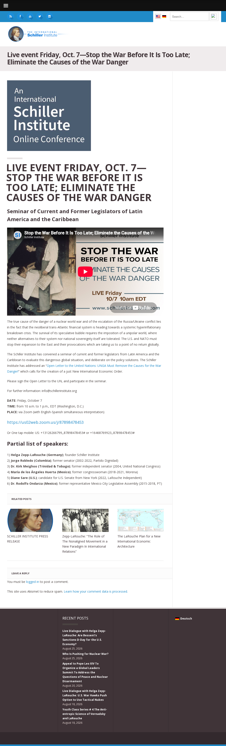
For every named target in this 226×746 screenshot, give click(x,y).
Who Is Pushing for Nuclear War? (85, 654)
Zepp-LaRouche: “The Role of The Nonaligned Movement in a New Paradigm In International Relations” (84, 544)
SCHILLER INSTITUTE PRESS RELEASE (27, 538)
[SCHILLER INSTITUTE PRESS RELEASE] (30, 520)
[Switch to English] (158, 16)
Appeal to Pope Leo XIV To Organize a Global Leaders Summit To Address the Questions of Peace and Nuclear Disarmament (85, 672)
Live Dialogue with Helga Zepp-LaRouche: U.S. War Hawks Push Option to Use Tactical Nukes (84, 695)
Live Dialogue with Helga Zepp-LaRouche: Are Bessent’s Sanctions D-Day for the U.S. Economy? (84, 637)
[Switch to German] (164, 16)
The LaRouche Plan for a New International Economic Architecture (138, 541)
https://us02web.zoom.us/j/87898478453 (45, 422)
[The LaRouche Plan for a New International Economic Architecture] (140, 520)
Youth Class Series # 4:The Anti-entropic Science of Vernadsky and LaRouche (84, 714)
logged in (32, 582)
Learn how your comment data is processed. (96, 591)
